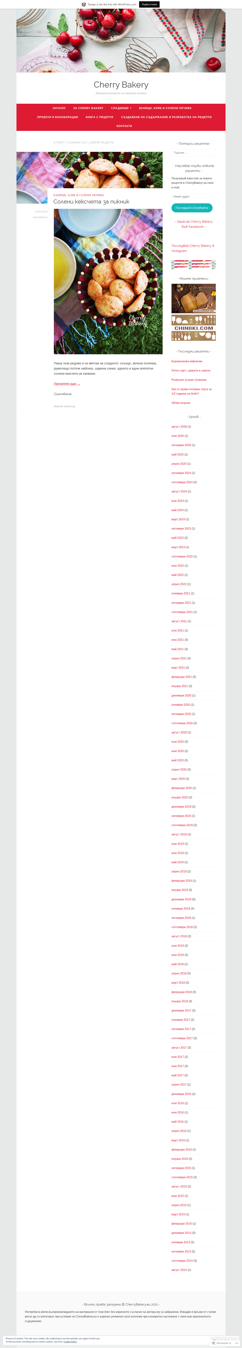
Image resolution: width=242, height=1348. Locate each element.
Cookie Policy (70, 1342)
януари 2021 (179, 686)
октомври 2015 (181, 1168)
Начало (59, 108)
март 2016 (178, 1140)
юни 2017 (177, 1066)
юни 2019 (177, 853)
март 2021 (178, 667)
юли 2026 (177, 435)
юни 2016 (177, 1112)
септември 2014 (182, 1260)
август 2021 (179, 621)
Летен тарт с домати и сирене (190, 370)
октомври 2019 (181, 815)
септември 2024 (182, 482)
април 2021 (179, 658)
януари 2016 (179, 1158)
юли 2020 (177, 741)
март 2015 (178, 1214)
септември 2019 (182, 825)
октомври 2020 (181, 713)
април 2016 (179, 1130)
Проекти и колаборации (57, 117)
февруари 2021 (181, 676)
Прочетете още (67, 384)
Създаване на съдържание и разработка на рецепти (166, 117)
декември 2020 (181, 695)
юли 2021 (177, 630)
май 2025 (177, 454)
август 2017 (179, 1047)
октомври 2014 (181, 1251)
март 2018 (178, 982)
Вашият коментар (64, 406)
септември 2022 (182, 556)
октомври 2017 (181, 1028)
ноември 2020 (180, 704)
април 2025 (179, 463)
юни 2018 (177, 954)
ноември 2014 (180, 1242)
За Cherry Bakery (88, 108)
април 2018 (179, 973)
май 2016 (177, 1121)
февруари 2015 (181, 1223)
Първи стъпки (149, 4)
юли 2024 (177, 500)
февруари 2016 (181, 1149)
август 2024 (179, 491)
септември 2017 (182, 1038)
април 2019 (179, 871)
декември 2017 (181, 1010)
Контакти (124, 126)
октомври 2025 (181, 445)
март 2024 (178, 519)
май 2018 (177, 964)
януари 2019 (179, 889)
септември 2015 (182, 1177)
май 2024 (177, 510)
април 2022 (179, 584)
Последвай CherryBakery (192, 207)
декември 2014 (181, 1232)
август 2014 (179, 1269)
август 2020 (179, 732)
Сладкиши (120, 108)
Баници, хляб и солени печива (165, 108)
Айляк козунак (180, 402)
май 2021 (177, 649)
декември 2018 (181, 899)
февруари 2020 (181, 788)
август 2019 (179, 834)
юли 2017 (177, 1056)
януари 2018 (179, 1001)
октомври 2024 (181, 472)
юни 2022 (177, 565)
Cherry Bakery (121, 84)
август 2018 (179, 936)
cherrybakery (40, 217)
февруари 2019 (181, 880)
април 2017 (179, 1084)
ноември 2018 (180, 908)
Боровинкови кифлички (186, 361)
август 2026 (179, 426)
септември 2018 (182, 927)
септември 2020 (182, 723)
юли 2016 (177, 1103)
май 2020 (177, 760)
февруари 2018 (181, 992)
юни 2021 (177, 639)
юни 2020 (177, 751)
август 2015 (179, 1186)
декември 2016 (181, 1093)
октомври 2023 (181, 528)
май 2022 (177, 574)
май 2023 (177, 537)
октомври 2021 (181, 602)
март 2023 (178, 547)
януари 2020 (179, 797)
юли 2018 (177, 945)
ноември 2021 (180, 593)
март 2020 (178, 778)
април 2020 (179, 769)
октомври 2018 (181, 917)
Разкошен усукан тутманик (188, 379)
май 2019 (177, 862)
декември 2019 (181, 806)
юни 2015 (177, 1195)
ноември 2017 (180, 1019)
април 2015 (179, 1205)
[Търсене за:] (193, 152)
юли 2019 (177, 843)
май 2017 (177, 1075)
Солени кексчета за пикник (92, 201)
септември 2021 (182, 612)
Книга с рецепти (99, 117)
